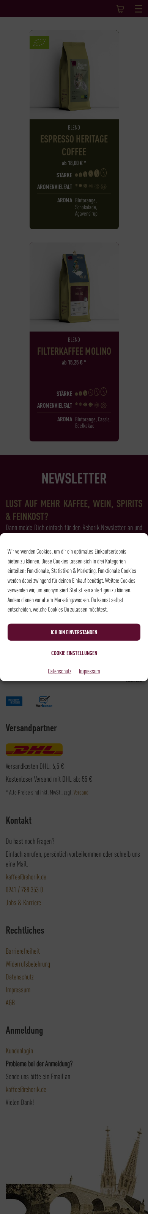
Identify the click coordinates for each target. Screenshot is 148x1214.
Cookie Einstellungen (74, 653)
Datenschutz (59, 670)
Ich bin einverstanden (74, 632)
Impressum (89, 670)
